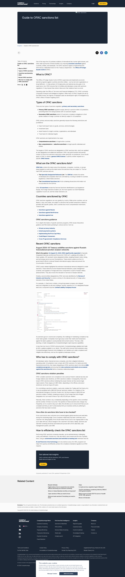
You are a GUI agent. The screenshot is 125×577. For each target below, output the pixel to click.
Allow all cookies (68, 573)
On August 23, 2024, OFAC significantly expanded (65, 253)
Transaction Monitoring (43, 533)
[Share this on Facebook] (101, 52)
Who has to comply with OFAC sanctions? (25, 80)
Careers (93, 530)
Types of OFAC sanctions (25, 71)
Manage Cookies (52, 573)
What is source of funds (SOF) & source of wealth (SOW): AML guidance (92, 494)
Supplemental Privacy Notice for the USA (94, 547)
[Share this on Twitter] (97, 52)
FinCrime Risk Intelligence (62, 520)
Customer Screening (42, 523)
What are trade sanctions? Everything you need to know (61, 497)
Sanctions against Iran (46, 215)
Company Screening (42, 527)
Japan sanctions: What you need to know (59, 493)
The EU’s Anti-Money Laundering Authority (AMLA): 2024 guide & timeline (93, 490)
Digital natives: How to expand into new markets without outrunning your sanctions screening (61, 487)
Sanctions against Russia (47, 210)
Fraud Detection (41, 539)
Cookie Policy (43, 547)
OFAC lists (39, 167)
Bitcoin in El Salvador (84, 497)
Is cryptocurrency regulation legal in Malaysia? (91, 487)
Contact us (94, 533)
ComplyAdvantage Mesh (44, 520)
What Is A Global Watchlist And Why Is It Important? (62, 491)
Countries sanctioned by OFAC (25, 74)
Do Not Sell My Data (22, 550)
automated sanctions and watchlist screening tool (61, 438)
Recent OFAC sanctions (25, 77)
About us (93, 523)
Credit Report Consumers (47, 236)
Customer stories (77, 527)
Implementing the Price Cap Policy (50, 233)
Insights (19, 45)
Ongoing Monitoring (42, 530)
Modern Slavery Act (89, 550)
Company (93, 520)
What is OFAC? (22, 68)
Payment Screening (42, 536)
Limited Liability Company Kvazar (65, 287)
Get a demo (103, 3)
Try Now (43, 464)
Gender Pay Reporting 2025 (69, 550)
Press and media (95, 527)
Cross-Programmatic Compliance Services (52, 239)
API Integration (77, 536)
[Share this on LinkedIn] (106, 52)
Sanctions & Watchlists (61, 523)
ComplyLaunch (59, 536)
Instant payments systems (47, 231)
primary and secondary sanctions (73, 106)
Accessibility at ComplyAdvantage (48, 550)
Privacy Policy (65, 547)
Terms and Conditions (23, 547)
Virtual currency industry (47, 228)
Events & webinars (78, 530)
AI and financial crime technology (47, 442)
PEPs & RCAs (58, 527)
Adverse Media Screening (61, 530)
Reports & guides (77, 523)
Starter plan (58, 533)
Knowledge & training (78, 533)
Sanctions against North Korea (48, 212)
